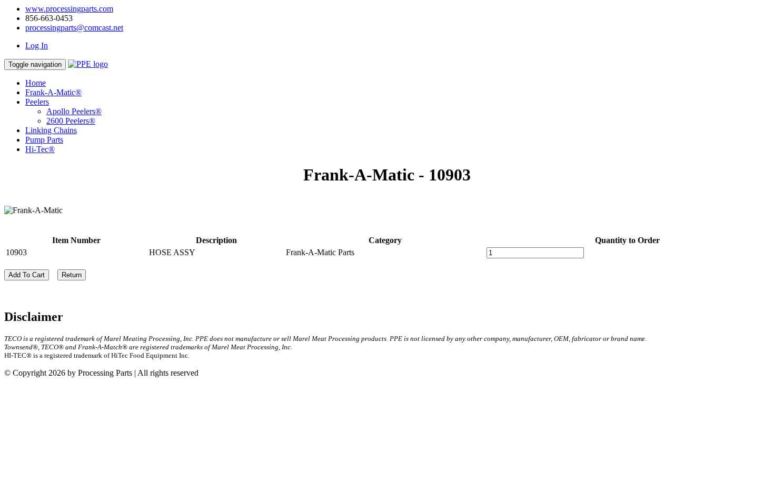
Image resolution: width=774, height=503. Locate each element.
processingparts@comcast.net (74, 27)
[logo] (88, 63)
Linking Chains (51, 130)
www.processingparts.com (69, 8)
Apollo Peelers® (74, 111)
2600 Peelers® (70, 120)
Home (35, 82)
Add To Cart (26, 275)
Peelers (37, 101)
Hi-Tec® (40, 149)
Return (72, 275)
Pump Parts (44, 139)
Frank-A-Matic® (53, 92)
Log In (36, 45)
